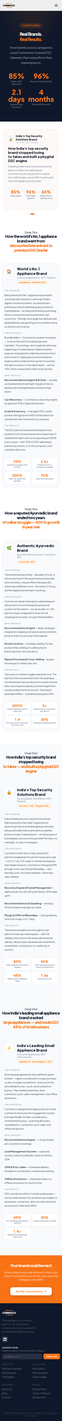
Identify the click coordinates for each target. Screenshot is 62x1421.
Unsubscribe (39, 1397)
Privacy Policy (39, 1389)
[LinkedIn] (5, 1339)
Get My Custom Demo (29, 1291)
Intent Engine (9, 1372)
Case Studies (39, 1377)
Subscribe (51, 1356)
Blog (4, 1393)
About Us (7, 1389)
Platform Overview (12, 1368)
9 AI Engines (8, 1377)
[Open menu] (56, 5)
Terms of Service (41, 1393)
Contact (6, 1397)
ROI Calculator (40, 1372)
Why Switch (38, 1368)
